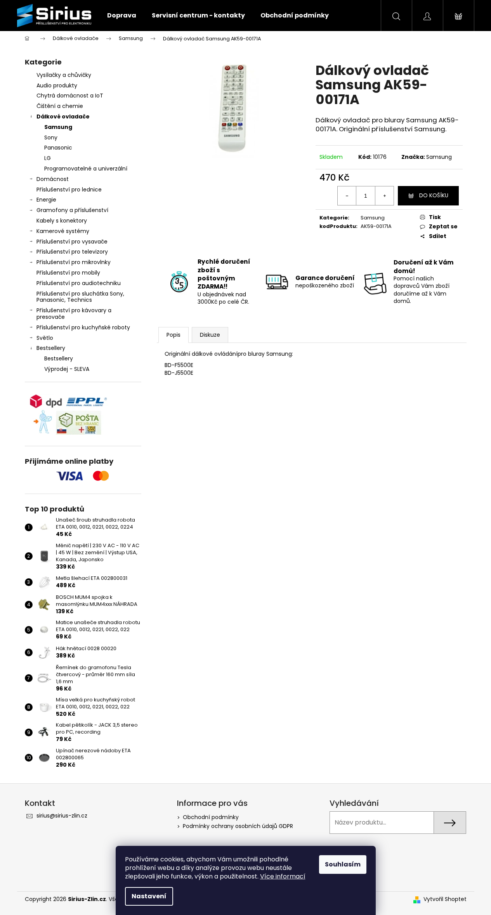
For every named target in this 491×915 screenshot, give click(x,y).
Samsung (58, 127)
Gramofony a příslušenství (72, 210)
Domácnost (52, 179)
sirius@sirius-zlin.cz (61, 815)
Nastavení (149, 896)
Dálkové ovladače (63, 116)
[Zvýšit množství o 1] (384, 195)
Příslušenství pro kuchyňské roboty (83, 327)
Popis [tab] (173, 335)
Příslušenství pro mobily (68, 273)
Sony (50, 137)
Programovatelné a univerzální (85, 168)
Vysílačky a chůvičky (63, 75)
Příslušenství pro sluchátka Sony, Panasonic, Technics (80, 297)
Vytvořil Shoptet (445, 899)
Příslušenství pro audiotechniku (78, 283)
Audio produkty (56, 85)
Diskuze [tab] (210, 335)
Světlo (44, 338)
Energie (46, 200)
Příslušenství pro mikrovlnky (73, 262)
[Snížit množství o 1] (347, 195)
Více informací (282, 876)
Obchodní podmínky (211, 817)
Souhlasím (343, 864)
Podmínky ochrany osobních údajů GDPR (238, 826)
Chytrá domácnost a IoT (69, 95)
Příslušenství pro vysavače (72, 241)
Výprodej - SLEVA (66, 369)
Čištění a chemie (59, 106)
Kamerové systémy (62, 231)
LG (47, 158)
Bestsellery (50, 348)
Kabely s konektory (61, 220)
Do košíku (433, 195)
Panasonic (58, 147)
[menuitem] (121, 15)
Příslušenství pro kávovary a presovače (73, 313)
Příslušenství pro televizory (72, 252)
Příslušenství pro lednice (69, 189)
